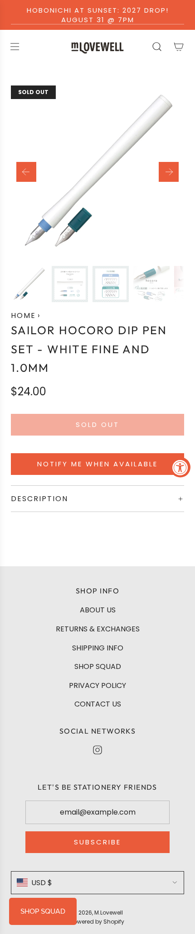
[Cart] (179, 46)
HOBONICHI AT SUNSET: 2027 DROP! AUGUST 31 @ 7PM (98, 14)
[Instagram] (97, 750)
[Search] (157, 46)
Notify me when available (97, 464)
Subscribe (97, 842)
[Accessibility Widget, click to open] (180, 467)
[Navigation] (14, 46)
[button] (26, 172)
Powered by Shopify (97, 921)
